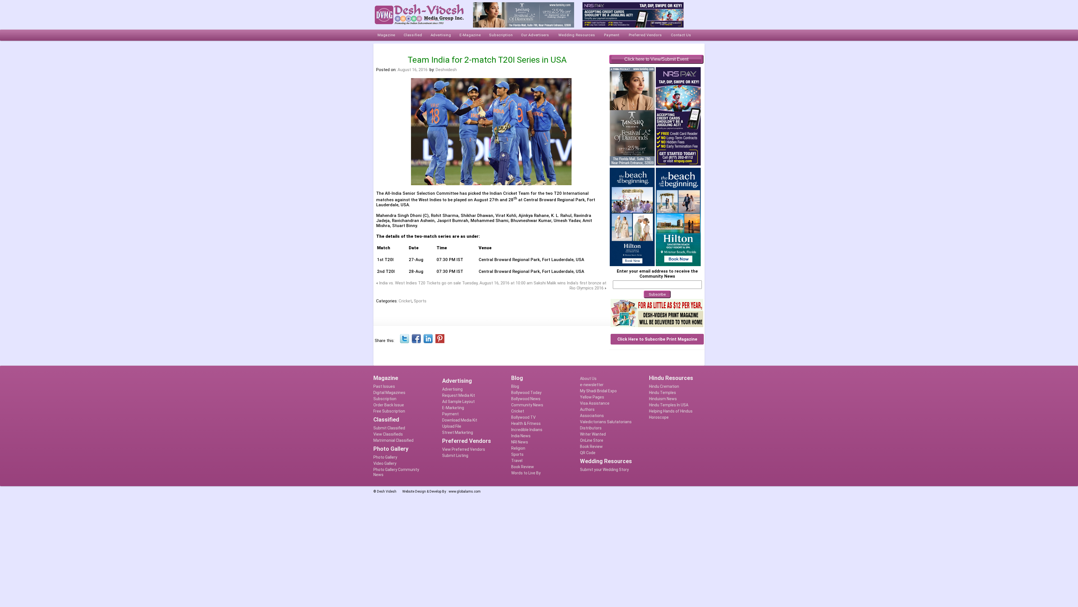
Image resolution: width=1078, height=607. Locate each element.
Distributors (591, 428)
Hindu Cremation (664, 386)
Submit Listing (455, 455)
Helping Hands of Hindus (671, 411)
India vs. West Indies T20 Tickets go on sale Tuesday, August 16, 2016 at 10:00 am (456, 283)
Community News (527, 405)
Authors (587, 409)
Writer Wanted (593, 434)
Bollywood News (525, 399)
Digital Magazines (389, 392)
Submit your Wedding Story (604, 469)
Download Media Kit (459, 420)
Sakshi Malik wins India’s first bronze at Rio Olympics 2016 (570, 285)
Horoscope (659, 417)
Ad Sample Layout (458, 401)
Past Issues (384, 386)
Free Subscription (389, 411)
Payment (450, 414)
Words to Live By (526, 473)
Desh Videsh (386, 491)
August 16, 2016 (413, 69)
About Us (588, 378)
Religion (518, 448)
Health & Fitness (526, 423)
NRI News (519, 442)
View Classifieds (388, 434)
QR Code (587, 452)
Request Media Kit (458, 395)
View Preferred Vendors (463, 449)
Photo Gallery (385, 457)
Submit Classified (389, 428)
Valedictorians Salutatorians (606, 422)
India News (521, 436)
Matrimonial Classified (393, 440)
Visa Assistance (594, 403)
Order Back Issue (388, 405)
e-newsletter (592, 384)
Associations (592, 415)
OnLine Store (591, 440)
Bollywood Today (526, 392)
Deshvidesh (446, 69)
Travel (516, 460)
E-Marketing (453, 408)
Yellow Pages (592, 397)
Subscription (384, 399)
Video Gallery (384, 463)
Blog (515, 386)
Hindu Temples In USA (668, 405)
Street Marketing (457, 432)
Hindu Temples (662, 392)
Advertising (452, 389)
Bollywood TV (523, 417)
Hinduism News (663, 399)
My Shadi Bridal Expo (598, 391)
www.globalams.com (465, 491)
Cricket (405, 301)
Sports (420, 301)
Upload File (451, 426)
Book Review (522, 467)
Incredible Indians (526, 429)
